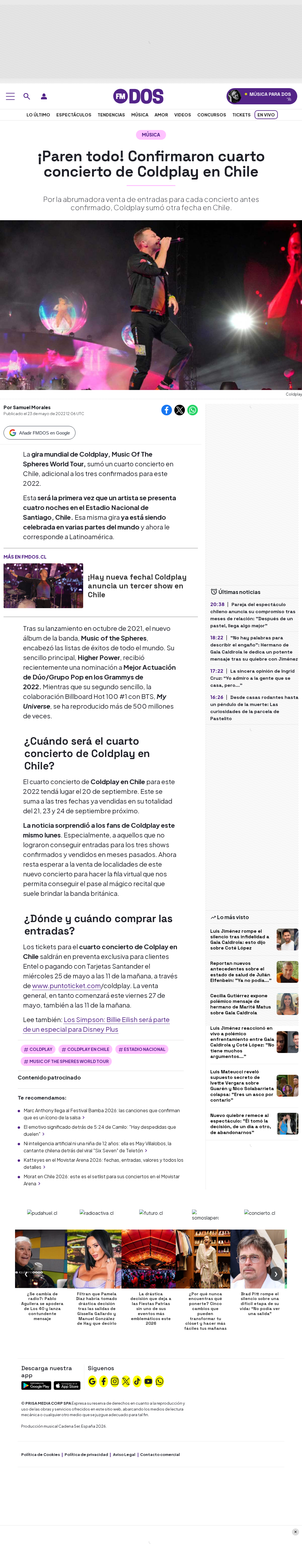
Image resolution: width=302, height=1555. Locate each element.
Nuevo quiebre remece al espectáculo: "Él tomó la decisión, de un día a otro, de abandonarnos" (240, 1124)
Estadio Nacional (144, 1049)
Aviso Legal (124, 1454)
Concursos (211, 114)
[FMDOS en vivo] (234, 96)
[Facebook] (103, 1380)
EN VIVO (266, 114)
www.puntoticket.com (66, 985)
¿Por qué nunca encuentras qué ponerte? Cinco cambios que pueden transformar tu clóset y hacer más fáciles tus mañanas (205, 1311)
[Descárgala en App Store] (67, 1385)
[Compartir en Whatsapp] (192, 410)
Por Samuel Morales (27, 407)
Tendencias (111, 114)
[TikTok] (137, 1380)
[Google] (92, 1380)
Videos (182, 114)
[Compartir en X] (179, 410)
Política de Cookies (40, 1454)
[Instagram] (114, 1380)
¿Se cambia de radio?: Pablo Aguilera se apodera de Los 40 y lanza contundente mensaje (42, 1306)
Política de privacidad (86, 1454)
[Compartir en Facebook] (166, 410)
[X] (126, 1380)
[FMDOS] (138, 96)
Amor (161, 114)
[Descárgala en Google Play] (36, 1385)
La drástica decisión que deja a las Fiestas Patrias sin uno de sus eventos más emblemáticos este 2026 (150, 1308)
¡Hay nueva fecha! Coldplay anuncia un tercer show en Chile (137, 585)
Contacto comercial (160, 1454)
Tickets (241, 114)
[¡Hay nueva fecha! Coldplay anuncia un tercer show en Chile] (43, 585)
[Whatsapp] (159, 1380)
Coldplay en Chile (88, 1049)
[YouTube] (148, 1380)
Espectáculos (73, 114)
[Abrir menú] (10, 96)
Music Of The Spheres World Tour (69, 1061)
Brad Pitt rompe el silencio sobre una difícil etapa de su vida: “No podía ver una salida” (260, 1303)
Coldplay (40, 1049)
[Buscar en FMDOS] (27, 96)
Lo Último (38, 114)
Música (139, 114)
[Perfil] (44, 96)
